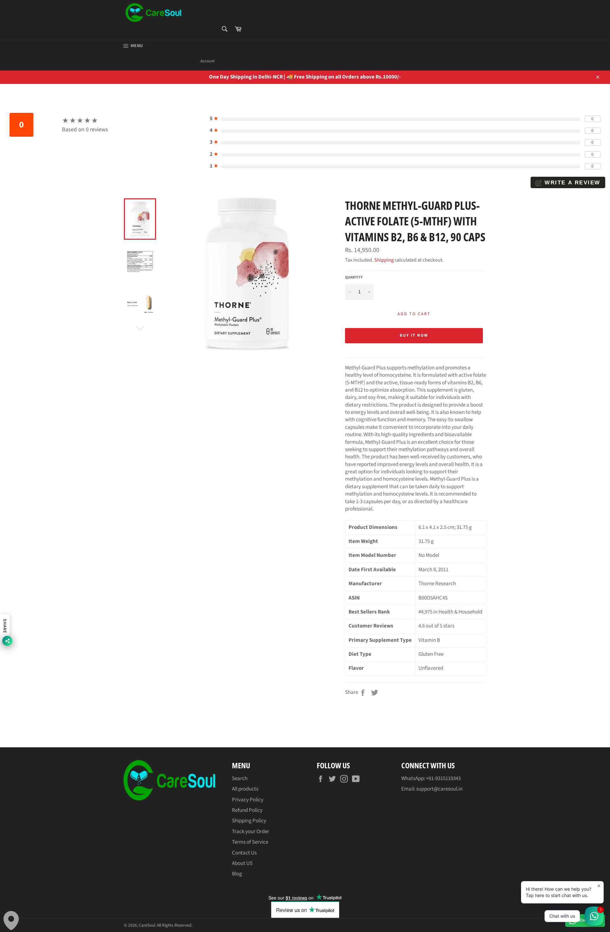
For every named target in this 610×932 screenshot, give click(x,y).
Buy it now (414, 335)
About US (242, 863)
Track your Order (250, 831)
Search (239, 778)
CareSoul (147, 925)
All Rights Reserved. (175, 925)
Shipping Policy (249, 821)
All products (245, 789)
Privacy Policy (247, 800)
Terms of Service (250, 842)
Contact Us (244, 853)
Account (207, 61)
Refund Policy (247, 810)
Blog (237, 874)
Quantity (354, 277)
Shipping (384, 260)
